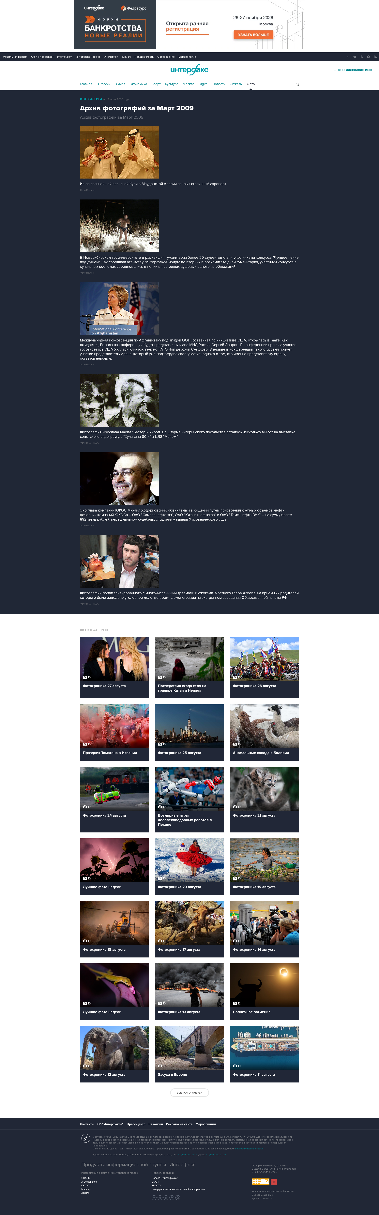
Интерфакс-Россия (88, 56)
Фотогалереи (91, 99)
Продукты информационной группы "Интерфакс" (139, 1164)
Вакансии (155, 1124)
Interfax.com (64, 56)
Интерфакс (189, 70)
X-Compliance (89, 1181)
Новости (219, 84)
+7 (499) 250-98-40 (188, 1154)
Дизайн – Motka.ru (262, 1198)
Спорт (156, 84)
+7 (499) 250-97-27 (216, 1154)
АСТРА (85, 1193)
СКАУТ (85, 1185)
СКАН (155, 1181)
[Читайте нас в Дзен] (154, 1197)
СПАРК (85, 1178)
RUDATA (156, 1185)
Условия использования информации (273, 1191)
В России (103, 84)
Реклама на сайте (179, 1124)
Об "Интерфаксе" (42, 56)
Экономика (138, 84)
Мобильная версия (15, 56)
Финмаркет (111, 56)
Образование (166, 56)
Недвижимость (144, 56)
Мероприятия (187, 56)
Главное (86, 84)
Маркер (85, 1189)
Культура (171, 84)
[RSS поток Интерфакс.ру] (171, 1197)
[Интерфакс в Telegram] (160, 1197)
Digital (203, 84)
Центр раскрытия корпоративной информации (178, 1189)
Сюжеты (236, 84)
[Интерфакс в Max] (177, 1197)
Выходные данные (262, 1194)
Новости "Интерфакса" (164, 1178)
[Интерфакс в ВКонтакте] (166, 1197)
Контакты (87, 1124)
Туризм (126, 56)
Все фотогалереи (190, 1092)
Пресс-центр (136, 1124)
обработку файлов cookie (249, 1148)
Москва (188, 84)
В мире (120, 84)
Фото (251, 84)
